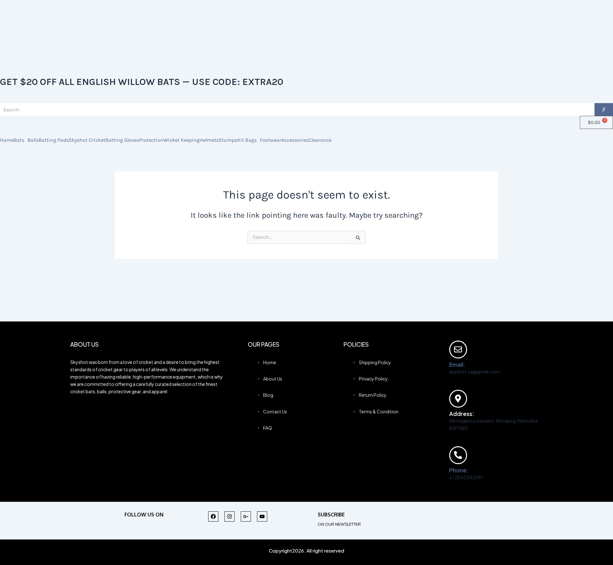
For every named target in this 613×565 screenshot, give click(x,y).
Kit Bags (247, 140)
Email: (457, 364)
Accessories (294, 140)
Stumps (228, 140)
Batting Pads (54, 140)
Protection (151, 140)
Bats (19, 140)
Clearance (319, 140)
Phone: (458, 470)
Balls (33, 140)
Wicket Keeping (181, 140)
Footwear (270, 140)
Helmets (209, 140)
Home (7, 140)
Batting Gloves (122, 140)
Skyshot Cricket (87, 140)
